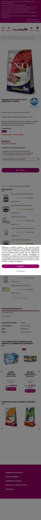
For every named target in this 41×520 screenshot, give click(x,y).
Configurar (20, 271)
